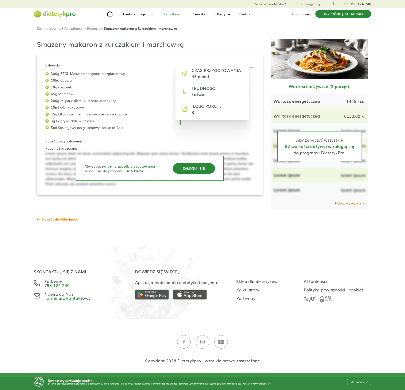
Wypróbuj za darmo (343, 13)
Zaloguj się (300, 14)
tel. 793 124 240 (357, 3)
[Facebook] (184, 342)
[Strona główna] (55, 14)
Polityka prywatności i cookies (334, 289)
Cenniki (199, 13)
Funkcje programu (138, 13)
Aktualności (172, 13)
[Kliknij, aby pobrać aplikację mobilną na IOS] (192, 295)
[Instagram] (202, 342)
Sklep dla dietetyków (257, 281)
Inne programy (308, 3)
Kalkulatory (247, 289)
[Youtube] (221, 342)
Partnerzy (245, 298)
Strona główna (49, 28)
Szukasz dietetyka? (270, 3)
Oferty (220, 13)
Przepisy (93, 28)
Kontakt (245, 13)
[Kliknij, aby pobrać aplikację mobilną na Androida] (154, 295)
